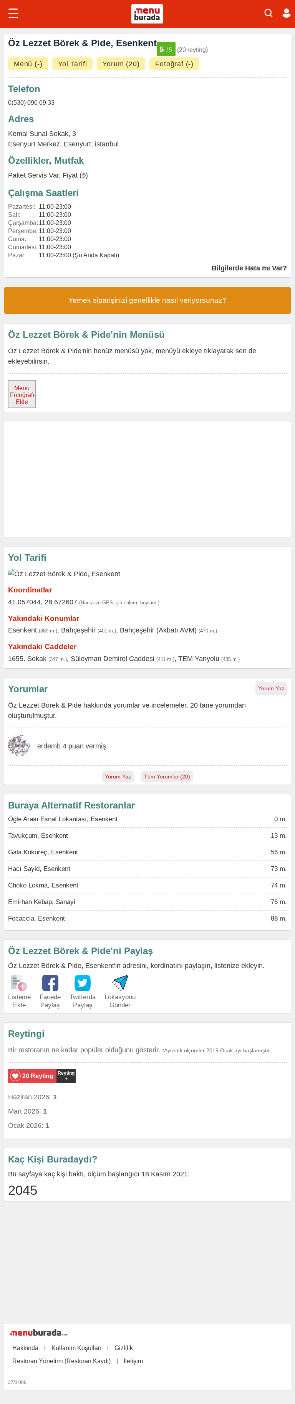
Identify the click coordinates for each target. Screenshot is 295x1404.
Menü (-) (28, 64)
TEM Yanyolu (198, 659)
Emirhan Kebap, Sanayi (41, 902)
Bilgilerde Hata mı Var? (249, 268)
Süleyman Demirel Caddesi (112, 659)
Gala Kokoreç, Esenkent (43, 852)
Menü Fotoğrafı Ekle (22, 395)
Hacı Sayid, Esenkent (39, 868)
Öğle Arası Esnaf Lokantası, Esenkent (63, 819)
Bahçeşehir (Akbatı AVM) (158, 630)
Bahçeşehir (78, 630)
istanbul (107, 144)
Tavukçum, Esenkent (38, 835)
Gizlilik (123, 1348)
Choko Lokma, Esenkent (43, 885)
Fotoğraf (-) (174, 64)
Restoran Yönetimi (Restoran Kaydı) (61, 1361)
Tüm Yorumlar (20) (167, 776)
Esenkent (22, 630)
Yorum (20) (121, 64)
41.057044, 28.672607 (42, 602)
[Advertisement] (147, 479)
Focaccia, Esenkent (36, 918)
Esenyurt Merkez (34, 144)
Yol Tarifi (72, 64)
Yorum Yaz (271, 688)
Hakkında (25, 1348)
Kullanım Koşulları (76, 1348)
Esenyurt (77, 144)
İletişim (133, 1361)
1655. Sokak (27, 659)
